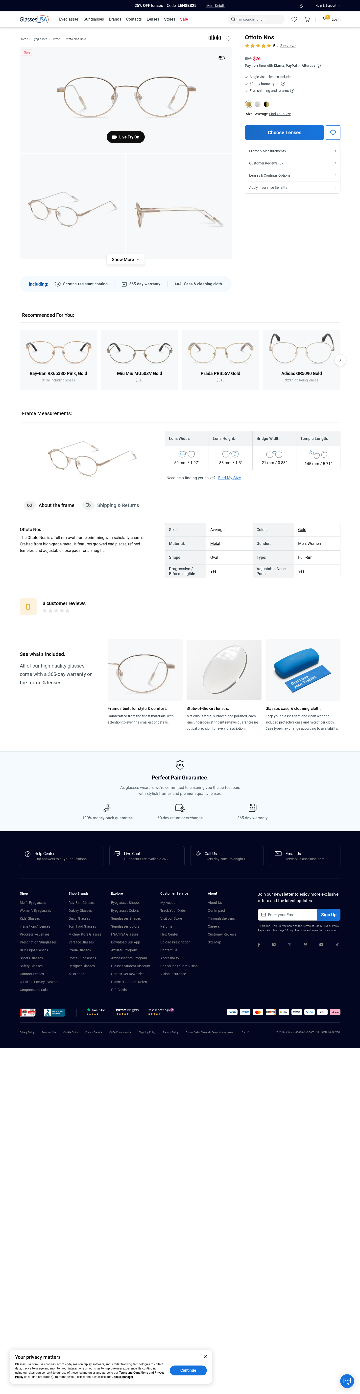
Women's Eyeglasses (35, 910)
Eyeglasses (39, 39)
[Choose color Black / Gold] (266, 104)
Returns (166, 926)
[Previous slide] (20, 360)
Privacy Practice (93, 1032)
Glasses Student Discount (130, 966)
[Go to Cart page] (307, 19)
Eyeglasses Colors (125, 910)
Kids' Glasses (30, 918)
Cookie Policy (70, 1032)
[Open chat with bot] (347, 1381)
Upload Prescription (175, 942)
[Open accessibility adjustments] (301, 5)
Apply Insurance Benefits (268, 187)
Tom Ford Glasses (82, 926)
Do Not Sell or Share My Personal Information (210, 1032)
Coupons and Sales (34, 990)
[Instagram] (274, 945)
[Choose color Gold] (248, 104)
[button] (28, 1013)
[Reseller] (161, 1013)
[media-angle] (72, 206)
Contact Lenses (32, 974)
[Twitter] (290, 945)
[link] (35, 19)
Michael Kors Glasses (85, 934)
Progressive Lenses (34, 934)
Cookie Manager (122, 1377)
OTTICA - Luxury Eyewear (39, 982)
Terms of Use (311, 926)
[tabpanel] (180, 550)
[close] (205, 1356)
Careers (214, 926)
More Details (215, 6)
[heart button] (333, 132)
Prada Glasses (80, 950)
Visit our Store (171, 918)
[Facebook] (259, 945)
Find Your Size (280, 114)
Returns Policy (170, 1032)
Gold (302, 529)
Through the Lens (221, 918)
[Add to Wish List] (228, 37)
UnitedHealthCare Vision (179, 966)
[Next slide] (340, 360)
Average (261, 114)
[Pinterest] (305, 945)
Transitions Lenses (35, 926)
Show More (123, 259)
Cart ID (245, 1032)
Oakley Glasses (80, 910)
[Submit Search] (233, 19)
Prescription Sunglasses (38, 942)
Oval (214, 557)
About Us (215, 903)
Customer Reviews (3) (266, 163)
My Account (169, 903)
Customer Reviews (222, 934)
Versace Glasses (81, 942)
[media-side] (179, 206)
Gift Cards (119, 990)
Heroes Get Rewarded (127, 974)
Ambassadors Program (129, 958)
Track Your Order (173, 910)
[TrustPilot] (96, 1013)
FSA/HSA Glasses (124, 934)
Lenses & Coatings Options (269, 175)
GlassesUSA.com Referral (130, 982)
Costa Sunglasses (82, 958)
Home (24, 39)
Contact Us (168, 950)
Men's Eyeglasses (33, 903)
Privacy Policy (331, 926)
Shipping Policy (147, 1032)
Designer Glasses (82, 966)
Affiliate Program (124, 950)
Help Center (169, 934)
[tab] (49, 508)
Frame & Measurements (267, 151)
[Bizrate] (127, 1013)
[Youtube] (321, 945)
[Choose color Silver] (257, 104)
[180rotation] (221, 58)
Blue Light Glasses (34, 950)
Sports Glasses (31, 958)
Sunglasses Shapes (126, 918)
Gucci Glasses (79, 918)
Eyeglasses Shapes (125, 903)
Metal (215, 543)
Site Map (214, 942)
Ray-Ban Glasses (82, 903)
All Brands (76, 974)
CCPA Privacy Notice (120, 1032)
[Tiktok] (337, 945)
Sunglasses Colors (125, 926)
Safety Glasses (31, 966)
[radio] (45, 611)
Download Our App (125, 942)
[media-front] (126, 100)
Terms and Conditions (133, 1372)
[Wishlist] (294, 19)
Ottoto (56, 39)
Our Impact (216, 910)
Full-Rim (305, 557)
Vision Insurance (173, 974)
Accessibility (169, 958)
